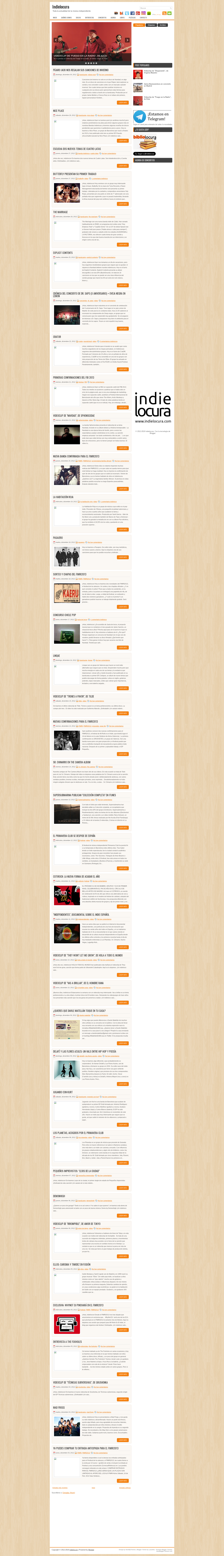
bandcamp (83, 75)
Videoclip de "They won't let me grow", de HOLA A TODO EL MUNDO (88, 955)
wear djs (103, 726)
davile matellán (85, 1015)
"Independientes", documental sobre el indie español (81, 914)
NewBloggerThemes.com (164, 1551)
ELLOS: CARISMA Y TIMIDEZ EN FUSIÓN (71, 1264)
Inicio (55, 17)
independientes (83, 919)
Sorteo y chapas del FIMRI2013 (69, 574)
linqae (90, 660)
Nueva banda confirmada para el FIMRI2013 (76, 456)
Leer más (123, 103)
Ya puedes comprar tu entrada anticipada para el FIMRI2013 (85, 1448)
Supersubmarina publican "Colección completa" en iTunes (84, 795)
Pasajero (58, 537)
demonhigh (90, 1201)
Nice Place (58, 110)
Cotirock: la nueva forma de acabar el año (76, 876)
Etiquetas (151, 25)
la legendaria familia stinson (101, 461)
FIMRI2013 (87, 461)
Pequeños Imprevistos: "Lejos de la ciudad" (76, 1171)
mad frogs (90, 1412)
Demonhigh (59, 1196)
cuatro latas (94, 153)
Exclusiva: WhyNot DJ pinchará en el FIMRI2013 (78, 1305)
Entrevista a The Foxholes (67, 1341)
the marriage (93, 217)
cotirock (81, 881)
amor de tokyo (83, 1228)
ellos (82, 1269)
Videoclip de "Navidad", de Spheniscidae (74, 415)
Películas (132, 17)
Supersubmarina (84, 800)
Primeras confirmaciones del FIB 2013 (73, 377)
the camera (91, 767)
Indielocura (60, 7)
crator (81, 341)
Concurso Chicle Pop (64, 615)
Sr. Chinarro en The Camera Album (71, 762)
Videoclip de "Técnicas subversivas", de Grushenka (80, 1382)
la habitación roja (86, 502)
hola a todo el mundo (84, 960)
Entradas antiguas (125, 1488)
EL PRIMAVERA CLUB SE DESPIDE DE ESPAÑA (74, 835)
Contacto (143, 17)
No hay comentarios (106, 75)
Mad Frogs (59, 1407)
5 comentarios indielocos (108, 341)
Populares (139, 25)
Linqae (56, 655)
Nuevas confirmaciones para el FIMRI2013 (75, 721)
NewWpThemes (131, 1549)
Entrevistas (89, 17)
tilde (80, 701)
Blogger (152, 433)
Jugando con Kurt (63, 1092)
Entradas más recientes (60, 1488)
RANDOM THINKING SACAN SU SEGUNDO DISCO (81, 55)
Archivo (163, 25)
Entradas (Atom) (69, 1493)
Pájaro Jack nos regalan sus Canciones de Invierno (80, 70)
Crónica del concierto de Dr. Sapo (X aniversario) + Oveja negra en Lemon (89, 294)
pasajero (81, 542)
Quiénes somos (66, 17)
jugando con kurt (93, 1097)
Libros (122, 17)
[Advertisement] (91, 1523)
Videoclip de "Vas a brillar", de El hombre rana (78, 983)
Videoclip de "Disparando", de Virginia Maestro (156, 72)
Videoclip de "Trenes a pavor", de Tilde (73, 696)
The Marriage (60, 212)
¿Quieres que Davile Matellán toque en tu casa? (79, 1010)
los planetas (83, 1137)
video (86, 178)
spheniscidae (83, 420)
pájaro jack (92, 75)
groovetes (95, 726)
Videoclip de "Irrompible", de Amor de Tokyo (76, 1223)
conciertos (83, 301)
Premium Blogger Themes (164, 1549)
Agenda (113, 17)
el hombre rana (82, 988)
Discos (78, 17)
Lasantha (152, 1549)
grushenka (82, 1387)
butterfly (81, 178)
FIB (85, 382)
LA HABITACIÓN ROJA (63, 497)
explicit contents (92, 257)
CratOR (57, 336)
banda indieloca (84, 153)
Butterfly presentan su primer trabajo (74, 174)
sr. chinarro (82, 767)
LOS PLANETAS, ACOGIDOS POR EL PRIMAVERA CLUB (78, 1132)
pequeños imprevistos (86, 1175)
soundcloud (87, 341)
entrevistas (84, 1346)
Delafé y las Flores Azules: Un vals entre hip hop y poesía (84, 1051)
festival (81, 382)
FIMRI (80, 461)
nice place (90, 115)
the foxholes (93, 1346)
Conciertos (102, 17)
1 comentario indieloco (100, 178)
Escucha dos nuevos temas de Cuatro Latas (77, 148)
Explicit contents (63, 252)
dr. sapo (90, 301)
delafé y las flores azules (88, 1056)
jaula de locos (82, 620)
